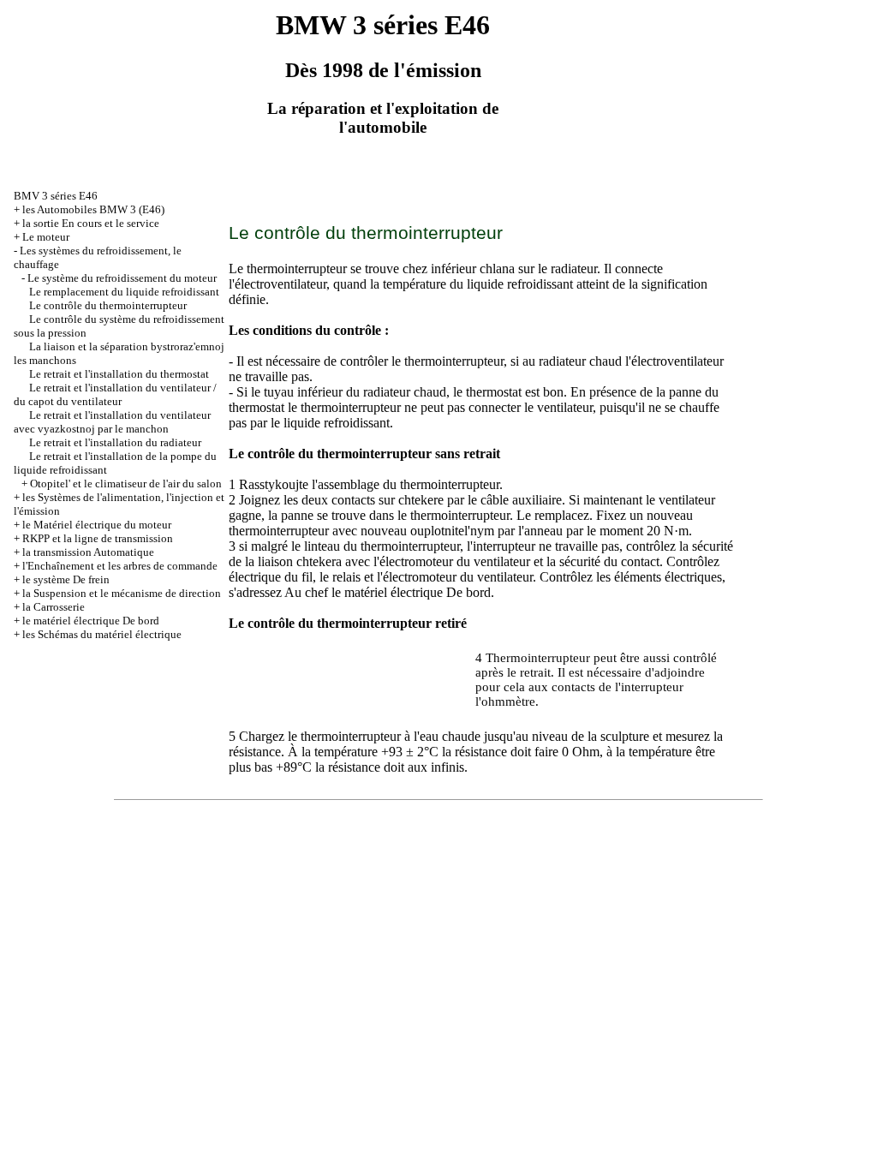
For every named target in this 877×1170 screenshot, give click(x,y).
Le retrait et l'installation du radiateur (115, 442)
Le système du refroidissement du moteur (122, 278)
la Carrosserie (53, 606)
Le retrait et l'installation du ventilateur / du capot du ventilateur (115, 394)
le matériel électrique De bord (90, 620)
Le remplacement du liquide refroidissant (124, 291)
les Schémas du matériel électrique (102, 634)
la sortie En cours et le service (90, 223)
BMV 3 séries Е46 (56, 195)
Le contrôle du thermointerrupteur (108, 305)
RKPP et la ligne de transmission (97, 538)
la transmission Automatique (88, 552)
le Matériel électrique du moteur (96, 524)
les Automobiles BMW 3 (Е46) (93, 209)
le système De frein (66, 579)
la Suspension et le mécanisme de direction (121, 593)
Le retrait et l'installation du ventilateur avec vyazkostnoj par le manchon (112, 422)
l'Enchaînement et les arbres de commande (120, 565)
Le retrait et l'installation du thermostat (119, 373)
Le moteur (45, 236)
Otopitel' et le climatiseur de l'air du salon (126, 483)
